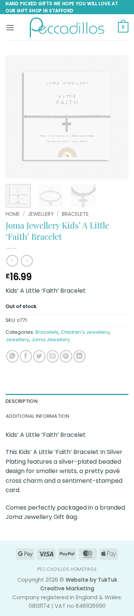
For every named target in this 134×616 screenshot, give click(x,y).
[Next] (116, 117)
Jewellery (41, 214)
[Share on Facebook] (26, 356)
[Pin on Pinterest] (66, 356)
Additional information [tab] (38, 416)
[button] (10, 27)
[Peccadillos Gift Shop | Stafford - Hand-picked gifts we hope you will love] (67, 27)
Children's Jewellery (85, 332)
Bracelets (75, 214)
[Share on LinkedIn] (79, 356)
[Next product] (12, 261)
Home (13, 214)
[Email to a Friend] (53, 356)
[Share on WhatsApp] (12, 356)
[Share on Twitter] (39, 356)
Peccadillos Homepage (67, 569)
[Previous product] (26, 261)
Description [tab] (22, 401)
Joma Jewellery (50, 339)
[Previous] (17, 117)
